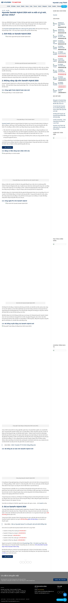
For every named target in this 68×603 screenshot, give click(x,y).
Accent (18, 6)
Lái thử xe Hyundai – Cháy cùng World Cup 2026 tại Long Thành (59, 121)
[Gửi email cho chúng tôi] (58, 592)
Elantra (22, 6)
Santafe (54, 6)
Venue (27, 6)
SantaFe (41, 503)
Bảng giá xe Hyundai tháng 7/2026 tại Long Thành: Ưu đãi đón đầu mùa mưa (59, 102)
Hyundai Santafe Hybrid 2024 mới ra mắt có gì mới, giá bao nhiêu (19, 28)
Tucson (35, 6)
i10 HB (8, 6)
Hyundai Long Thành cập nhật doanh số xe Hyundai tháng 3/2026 (59, 127)
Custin (49, 6)
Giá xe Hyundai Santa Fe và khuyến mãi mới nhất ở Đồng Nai (28, 524)
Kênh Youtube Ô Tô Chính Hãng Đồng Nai (23, 445)
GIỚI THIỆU (3, 599)
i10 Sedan (13, 6)
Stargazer (44, 6)
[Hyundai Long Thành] (11, 2)
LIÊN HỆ (27, 599)
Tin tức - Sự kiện (5, 10)
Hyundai (55, 15)
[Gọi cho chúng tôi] (61, 592)
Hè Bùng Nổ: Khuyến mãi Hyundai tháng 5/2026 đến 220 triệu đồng (59, 115)
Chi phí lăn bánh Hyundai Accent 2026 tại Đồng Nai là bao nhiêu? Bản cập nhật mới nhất (59, 109)
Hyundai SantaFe (6, 123)
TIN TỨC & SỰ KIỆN (11, 599)
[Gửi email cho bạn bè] (25, 562)
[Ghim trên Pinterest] (28, 562)
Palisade (59, 6)
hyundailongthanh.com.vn (44, 593)
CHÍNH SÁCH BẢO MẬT (20, 599)
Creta (31, 6)
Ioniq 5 (39, 6)
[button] (2, 6)
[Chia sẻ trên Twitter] (23, 562)
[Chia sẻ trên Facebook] (21, 562)
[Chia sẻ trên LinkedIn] (30, 562)
